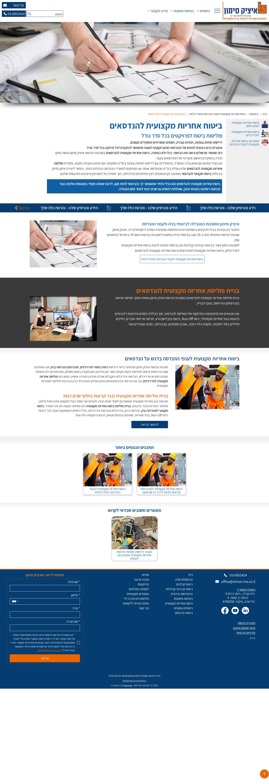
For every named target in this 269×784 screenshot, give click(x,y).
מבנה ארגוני (141, 579)
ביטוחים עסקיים (183, 608)
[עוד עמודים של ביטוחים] (198, 11)
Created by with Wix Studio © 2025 (134, 685)
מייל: (76, 608)
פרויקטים (143, 584)
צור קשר (144, 608)
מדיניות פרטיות (245, 633)
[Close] (264, 773)
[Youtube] (235, 610)
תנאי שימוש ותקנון (244, 628)
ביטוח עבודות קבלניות (179, 589)
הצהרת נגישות (246, 623)
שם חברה (73, 621)
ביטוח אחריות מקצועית (179, 603)
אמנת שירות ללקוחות (136, 603)
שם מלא (74, 582)
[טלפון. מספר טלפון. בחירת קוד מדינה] (15, 601)
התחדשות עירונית (182, 594)
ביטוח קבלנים (184, 584)
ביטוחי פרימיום (184, 613)
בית (190, 575)
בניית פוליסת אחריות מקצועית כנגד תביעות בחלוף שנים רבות (115, 396)
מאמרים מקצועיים (138, 594)
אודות (145, 575)
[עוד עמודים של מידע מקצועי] (149, 11)
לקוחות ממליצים (139, 589)
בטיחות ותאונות (183, 598)
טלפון (75, 595)
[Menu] (217, 11)
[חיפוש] (29, 14)
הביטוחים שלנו (184, 579)
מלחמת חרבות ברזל (136, 598)
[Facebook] (225, 610)
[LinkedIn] (245, 610)
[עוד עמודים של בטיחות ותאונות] (172, 11)
